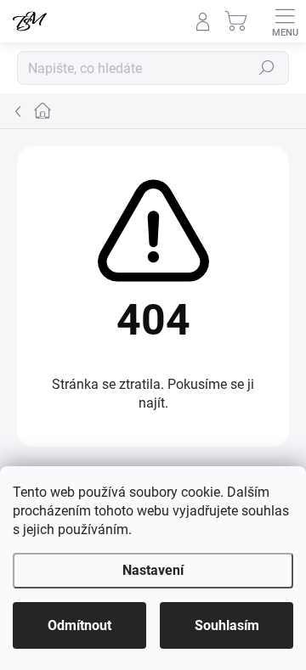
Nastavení (153, 570)
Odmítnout (79, 625)
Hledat (267, 68)
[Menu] (285, 21)
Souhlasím (227, 625)
